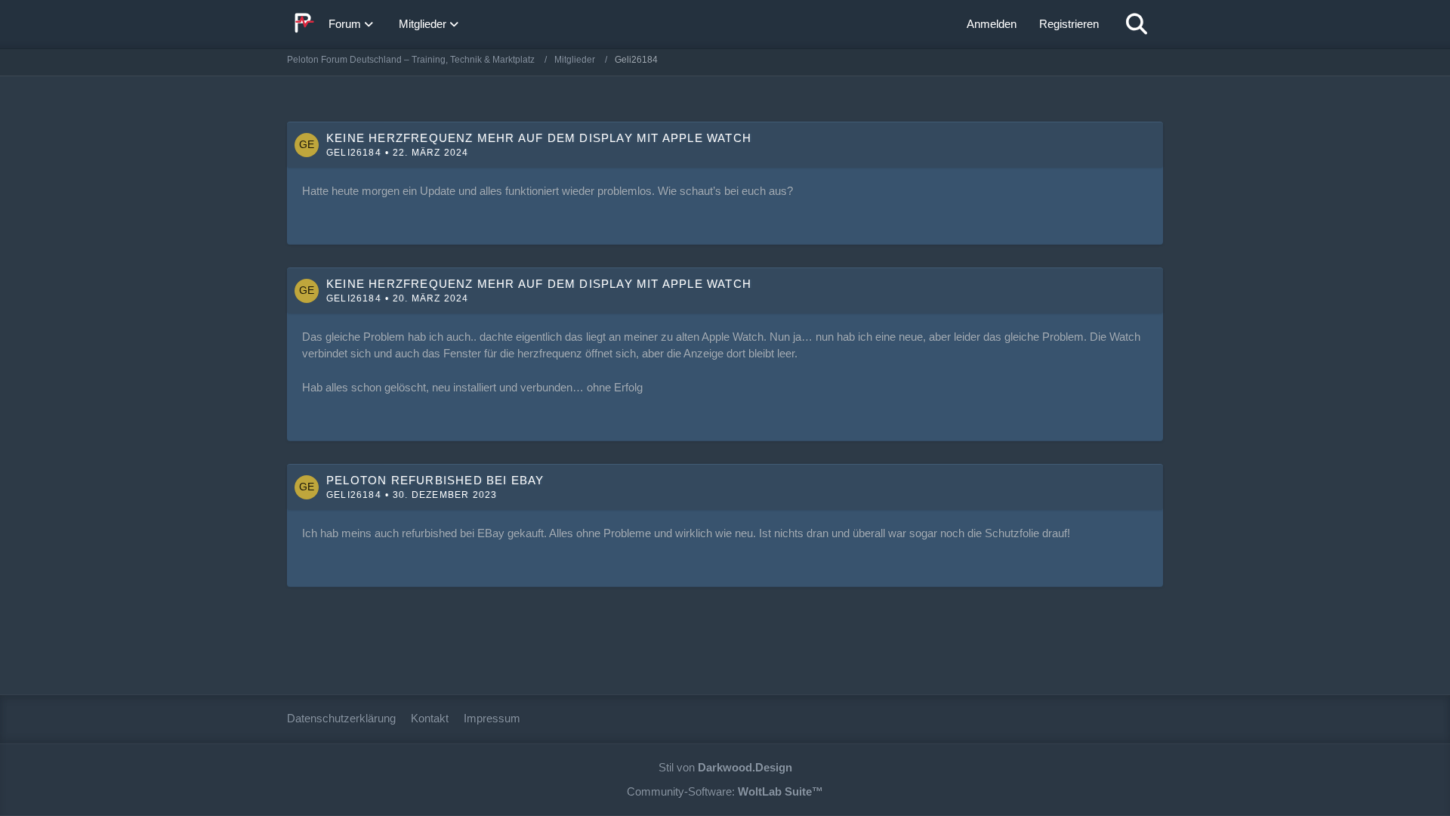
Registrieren (1069, 23)
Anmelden (992, 23)
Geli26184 (353, 152)
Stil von (725, 767)
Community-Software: (725, 791)
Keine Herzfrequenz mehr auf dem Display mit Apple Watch (538, 137)
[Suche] (1136, 24)
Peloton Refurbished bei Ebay (435, 480)
